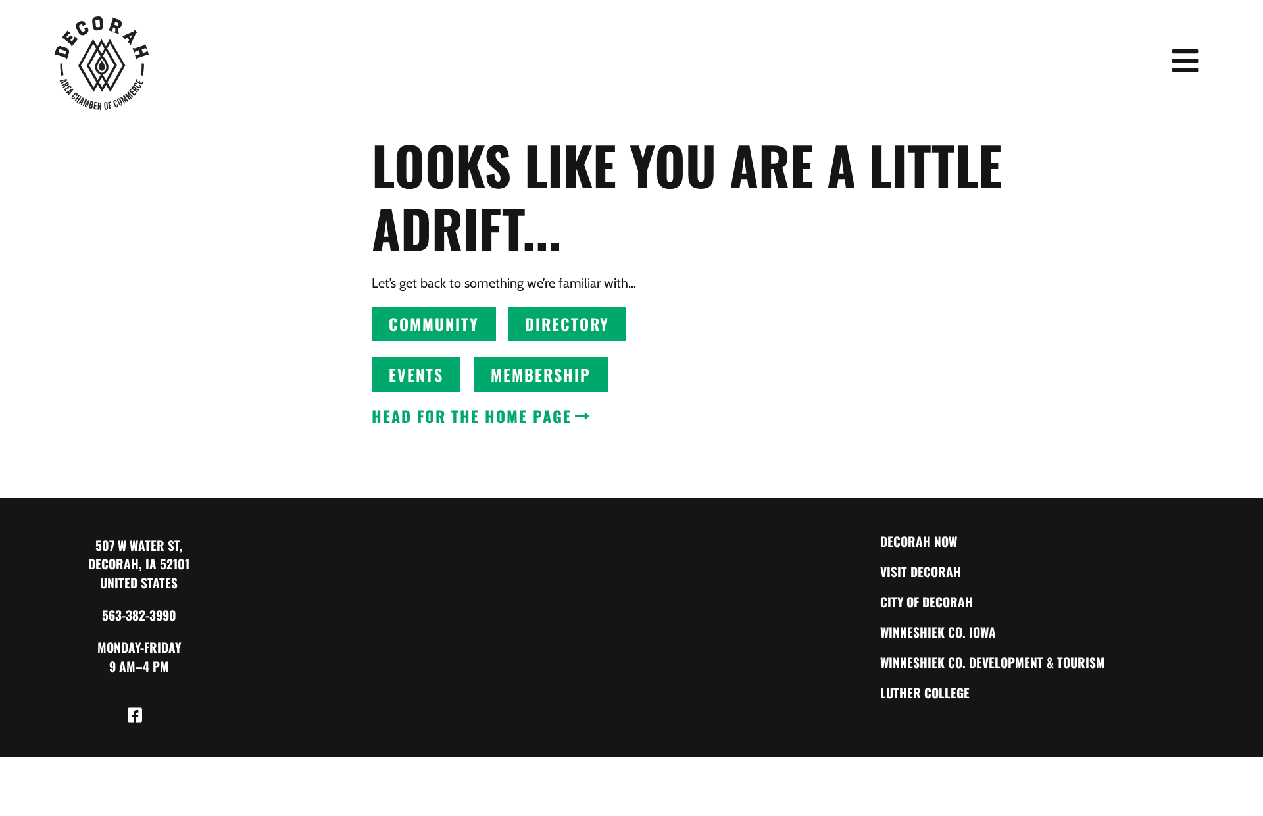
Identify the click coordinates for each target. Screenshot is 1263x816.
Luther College (925, 692)
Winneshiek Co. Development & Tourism (992, 662)
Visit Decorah (920, 571)
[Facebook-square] (134, 715)
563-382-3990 (139, 615)
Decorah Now (918, 541)
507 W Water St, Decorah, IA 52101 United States (138, 564)
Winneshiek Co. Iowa (938, 632)
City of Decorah (926, 601)
